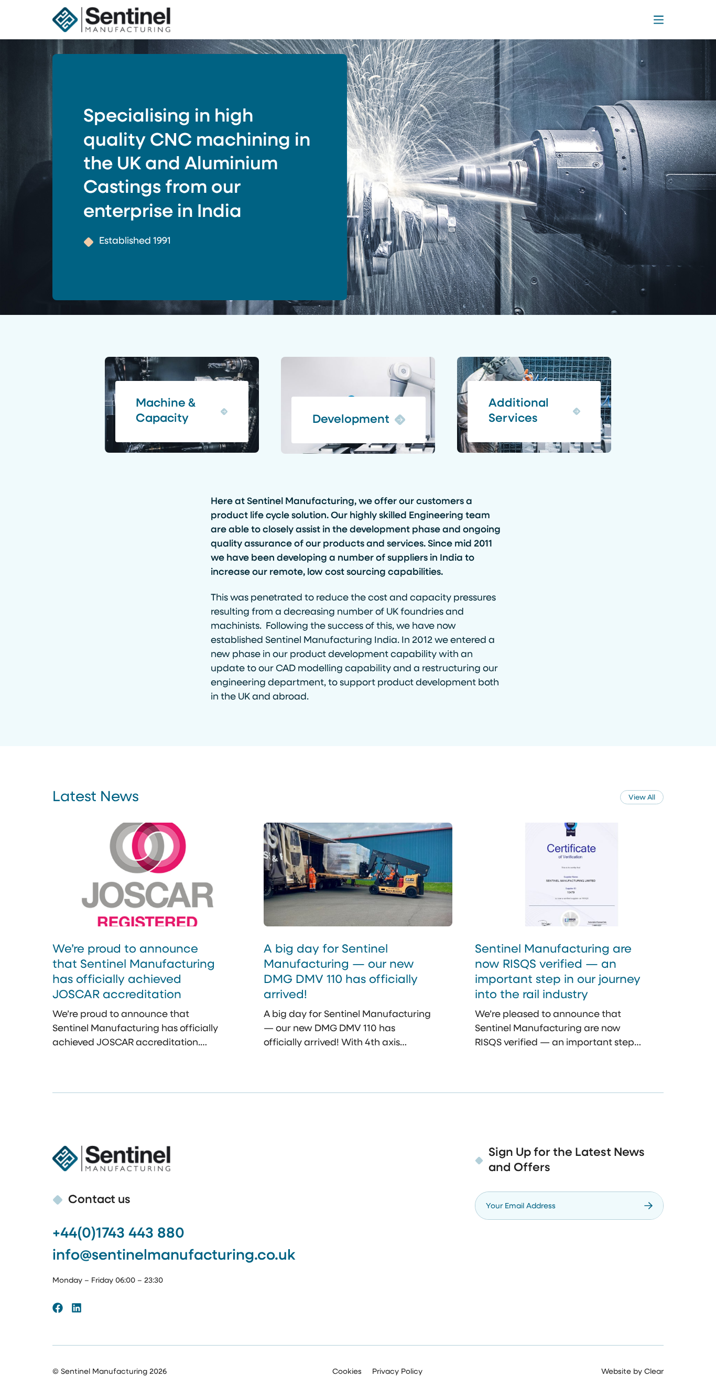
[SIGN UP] (648, 1205)
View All (641, 797)
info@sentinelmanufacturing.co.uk (173, 1256)
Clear (654, 1372)
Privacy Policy (397, 1372)
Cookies (347, 1372)
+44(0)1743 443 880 (118, 1234)
